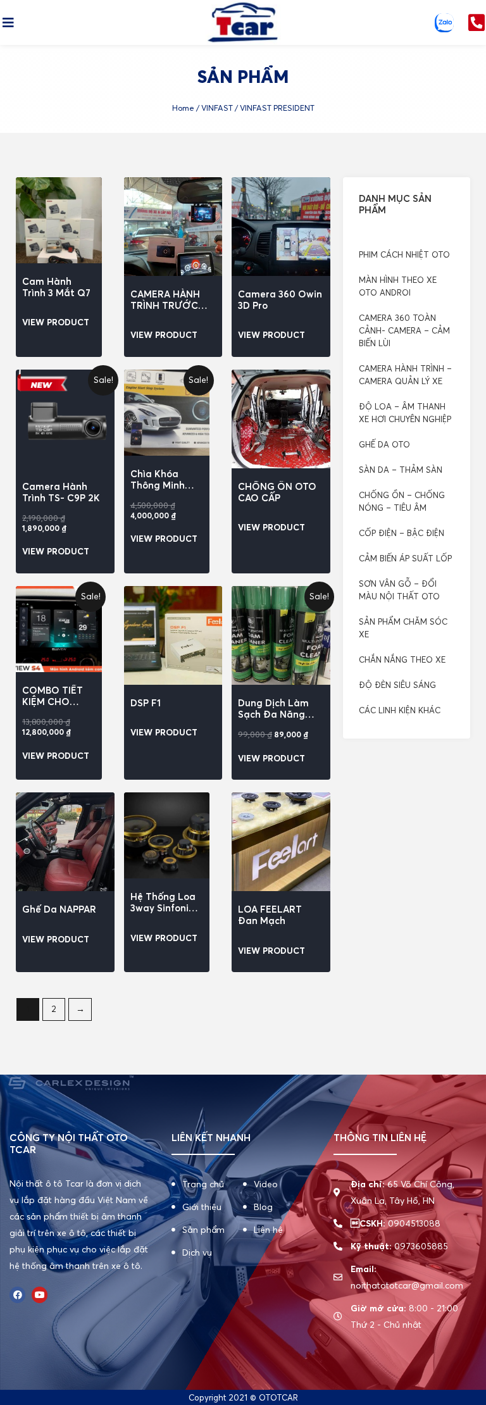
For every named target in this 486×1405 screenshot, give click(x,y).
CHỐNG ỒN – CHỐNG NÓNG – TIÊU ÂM (402, 501)
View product (55, 322)
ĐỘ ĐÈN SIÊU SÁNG (397, 685)
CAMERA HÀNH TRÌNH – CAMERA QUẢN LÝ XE (405, 374)
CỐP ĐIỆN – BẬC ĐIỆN (401, 533)
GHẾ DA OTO (384, 444)
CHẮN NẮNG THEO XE (402, 659)
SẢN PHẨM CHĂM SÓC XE (403, 627)
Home (183, 108)
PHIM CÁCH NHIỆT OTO (404, 254)
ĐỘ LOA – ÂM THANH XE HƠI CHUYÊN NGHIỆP (405, 412)
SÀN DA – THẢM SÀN (400, 470)
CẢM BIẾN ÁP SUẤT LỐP (405, 558)
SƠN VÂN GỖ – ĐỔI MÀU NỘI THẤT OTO (399, 589)
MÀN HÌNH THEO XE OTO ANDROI (398, 286)
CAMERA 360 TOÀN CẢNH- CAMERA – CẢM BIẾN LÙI (404, 330)
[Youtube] (39, 1294)
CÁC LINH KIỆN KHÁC (399, 710)
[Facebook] (17, 1294)
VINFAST (217, 108)
